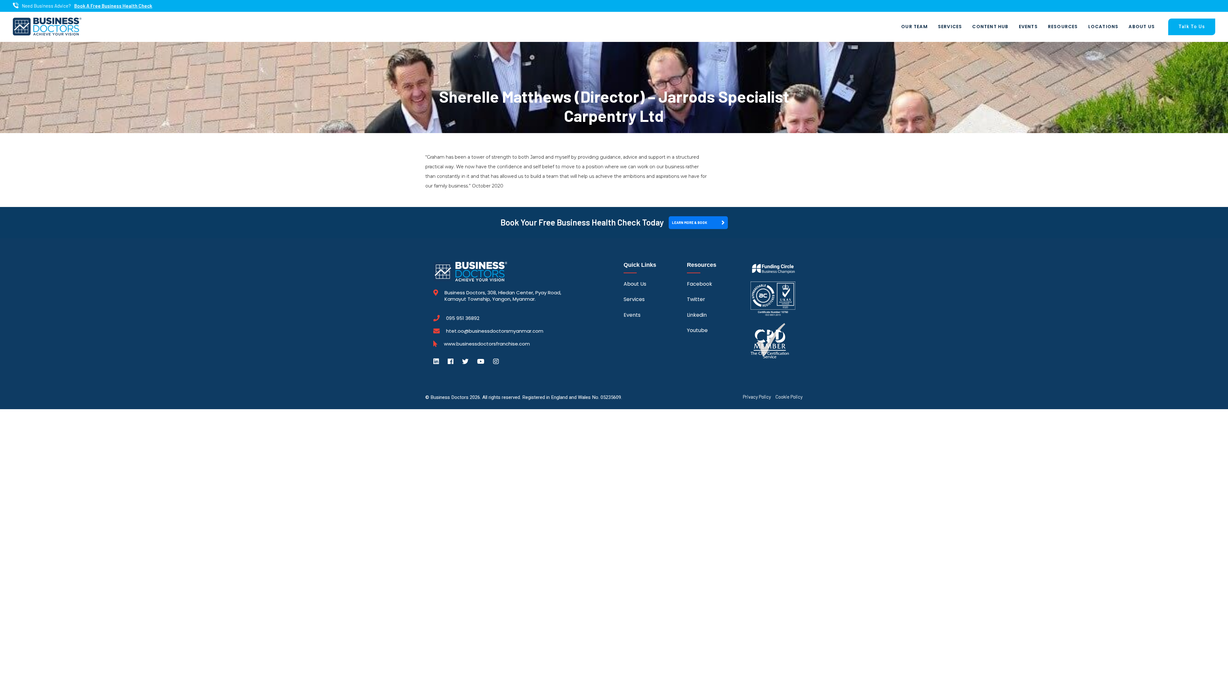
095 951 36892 (462, 318)
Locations (1103, 26)
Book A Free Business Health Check (113, 6)
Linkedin (697, 315)
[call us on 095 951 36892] (16, 6)
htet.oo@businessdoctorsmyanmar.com (494, 331)
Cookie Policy (789, 397)
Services (950, 26)
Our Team (914, 26)
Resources (1063, 26)
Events (1028, 26)
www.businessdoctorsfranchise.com (487, 344)
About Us (1142, 26)
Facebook (699, 284)
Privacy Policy (757, 397)
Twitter (696, 299)
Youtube (697, 330)
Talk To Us (1191, 26)
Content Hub (990, 26)
